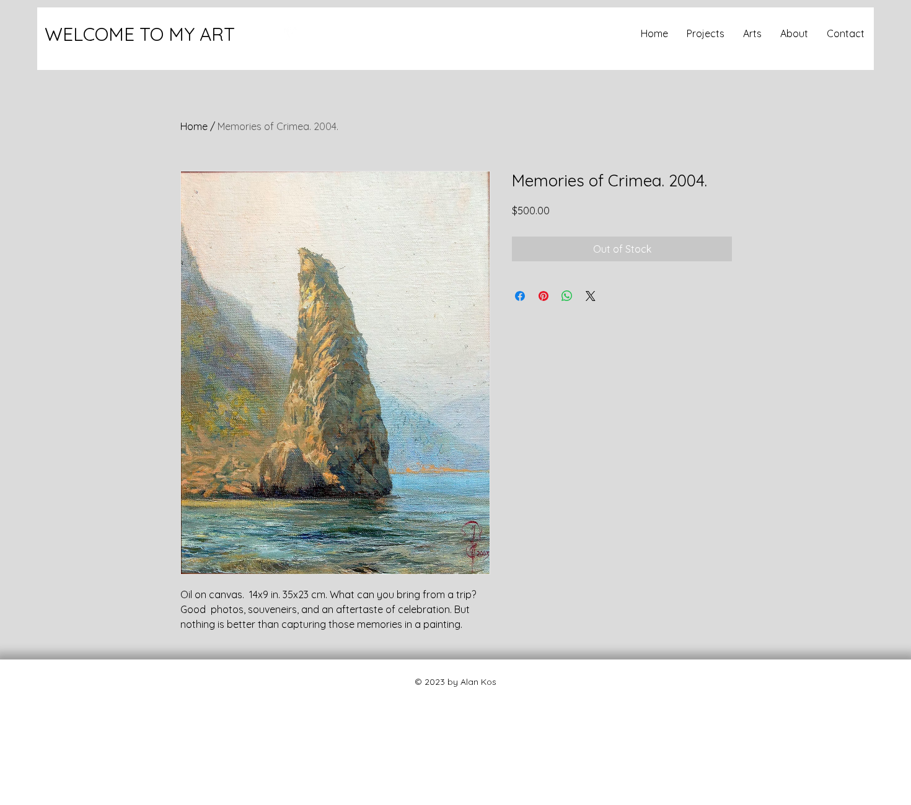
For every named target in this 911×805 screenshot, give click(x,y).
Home (194, 126)
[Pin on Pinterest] (543, 296)
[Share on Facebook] (520, 296)
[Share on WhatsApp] (567, 296)
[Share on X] (590, 296)
